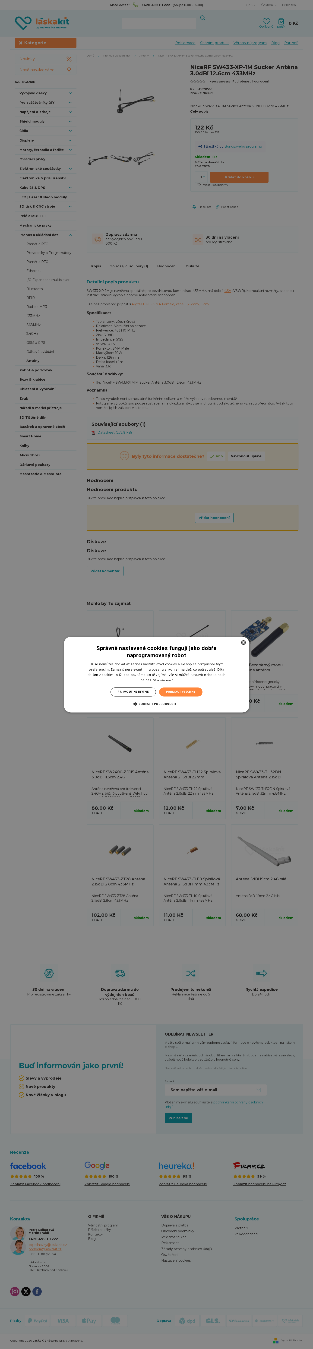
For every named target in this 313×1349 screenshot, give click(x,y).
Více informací (163, 680)
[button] (156, 704)
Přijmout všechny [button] (180, 692)
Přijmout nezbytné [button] (133, 692)
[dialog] (156, 674)
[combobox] (243, 642)
